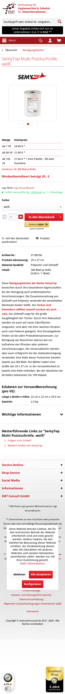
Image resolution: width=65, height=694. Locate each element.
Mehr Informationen (32, 563)
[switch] (8, 689)
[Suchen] (59, 21)
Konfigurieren (32, 584)
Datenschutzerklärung (31, 599)
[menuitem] (32, 21)
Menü (12, 40)
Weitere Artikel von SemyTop (24, 445)
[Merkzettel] (41, 40)
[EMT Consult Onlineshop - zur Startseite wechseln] (9, 10)
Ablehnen (19, 574)
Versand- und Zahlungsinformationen (31, 594)
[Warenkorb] (59, 41)
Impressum (32, 611)
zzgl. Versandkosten (24, 187)
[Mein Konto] (50, 41)
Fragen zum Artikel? (19, 440)
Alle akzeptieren (41, 574)
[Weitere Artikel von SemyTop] (32, 76)
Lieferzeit (36, 192)
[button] (37, 226)
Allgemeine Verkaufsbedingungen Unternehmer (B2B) (32, 603)
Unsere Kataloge (31, 590)
